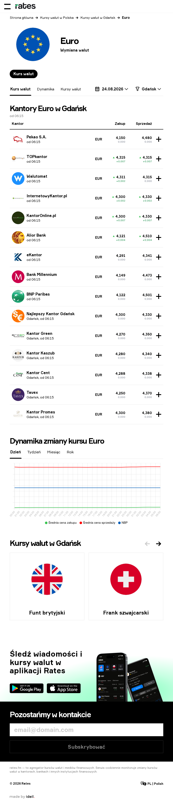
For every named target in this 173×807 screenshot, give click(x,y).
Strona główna (21, 17)
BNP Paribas (38, 294)
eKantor (34, 254)
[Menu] (7, 6)
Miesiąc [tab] (53, 452)
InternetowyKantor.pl (47, 196)
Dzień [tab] (15, 452)
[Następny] (158, 543)
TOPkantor (37, 156)
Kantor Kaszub (41, 353)
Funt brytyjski (47, 612)
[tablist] (24, 74)
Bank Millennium (42, 274)
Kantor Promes (41, 412)
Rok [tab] (70, 452)
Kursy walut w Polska (57, 17)
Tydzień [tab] (34, 452)
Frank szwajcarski (126, 612)
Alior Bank (36, 235)
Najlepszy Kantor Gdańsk (50, 313)
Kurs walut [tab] (24, 73)
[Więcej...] (157, 139)
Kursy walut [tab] (71, 89)
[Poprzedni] (147, 543)
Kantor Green (39, 333)
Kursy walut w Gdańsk (97, 17)
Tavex (32, 392)
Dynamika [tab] (45, 89)
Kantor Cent (38, 372)
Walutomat (37, 176)
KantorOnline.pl (41, 215)
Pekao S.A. (36, 137)
